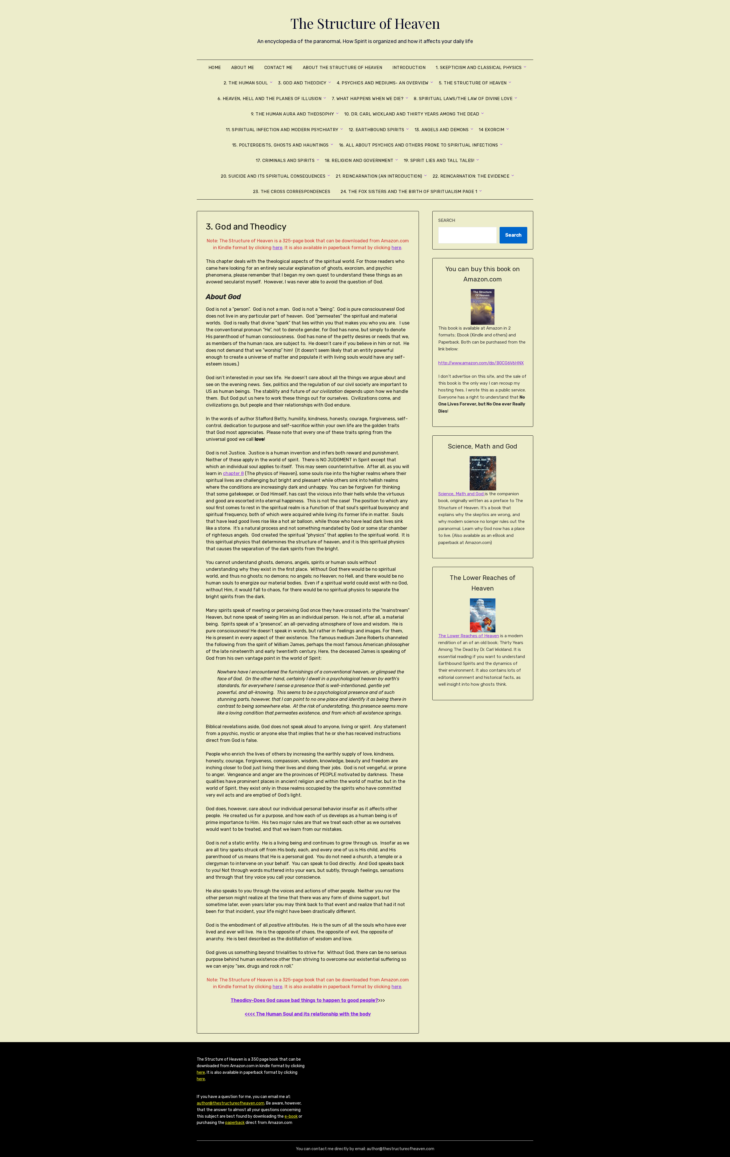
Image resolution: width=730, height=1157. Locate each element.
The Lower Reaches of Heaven (468, 635)
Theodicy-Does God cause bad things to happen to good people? (304, 1000)
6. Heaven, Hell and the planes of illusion (269, 98)
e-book (291, 1116)
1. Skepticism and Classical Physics (479, 67)
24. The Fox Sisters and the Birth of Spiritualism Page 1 (408, 191)
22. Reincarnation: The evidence (471, 176)
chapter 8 (233, 473)
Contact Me (278, 67)
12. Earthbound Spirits (376, 129)
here (277, 247)
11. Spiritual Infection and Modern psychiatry (282, 129)
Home (214, 67)
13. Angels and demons (442, 129)
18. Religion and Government (359, 160)
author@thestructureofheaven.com (230, 1103)
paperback (235, 1122)
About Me (242, 67)
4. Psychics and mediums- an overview (383, 83)
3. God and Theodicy (302, 83)
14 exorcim (491, 129)
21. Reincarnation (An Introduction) (379, 176)
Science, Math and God (461, 493)
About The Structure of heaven (342, 67)
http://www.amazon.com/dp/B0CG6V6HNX (481, 363)
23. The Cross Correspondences (291, 191)
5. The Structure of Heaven (473, 83)
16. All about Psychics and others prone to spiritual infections (418, 145)
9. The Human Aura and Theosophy (292, 114)
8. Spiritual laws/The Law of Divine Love (463, 98)
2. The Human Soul (246, 83)
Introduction (408, 67)
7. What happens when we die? (367, 98)
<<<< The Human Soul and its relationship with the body (308, 1014)
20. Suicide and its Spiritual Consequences (273, 176)
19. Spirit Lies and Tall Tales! (439, 160)
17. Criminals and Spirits (285, 160)
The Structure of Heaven (365, 23)
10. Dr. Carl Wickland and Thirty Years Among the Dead (411, 114)
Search (446, 220)
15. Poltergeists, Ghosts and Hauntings (280, 145)
